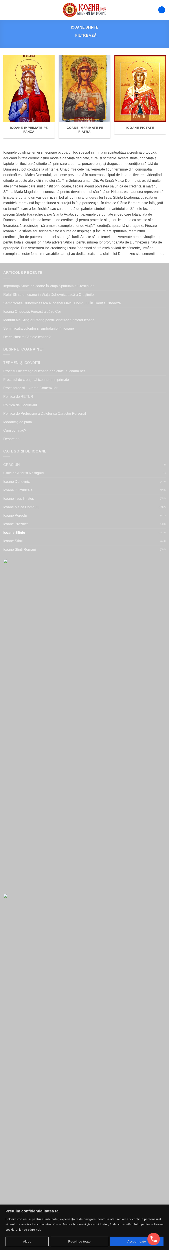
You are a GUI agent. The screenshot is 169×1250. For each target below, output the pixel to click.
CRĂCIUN (11, 465)
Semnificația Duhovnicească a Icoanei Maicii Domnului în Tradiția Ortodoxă (62, 303)
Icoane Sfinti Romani (19, 549)
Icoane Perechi (15, 515)
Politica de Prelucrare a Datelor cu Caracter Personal (44, 413)
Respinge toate (79, 1241)
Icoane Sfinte (14, 532)
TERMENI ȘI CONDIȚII (21, 363)
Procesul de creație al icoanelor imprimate (36, 380)
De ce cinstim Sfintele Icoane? (27, 337)
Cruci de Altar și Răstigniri (23, 473)
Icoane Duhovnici (17, 481)
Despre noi (11, 439)
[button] (6, 9)
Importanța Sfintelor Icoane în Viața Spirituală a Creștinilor (48, 286)
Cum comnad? (14, 430)
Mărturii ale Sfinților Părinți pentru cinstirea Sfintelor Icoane (49, 320)
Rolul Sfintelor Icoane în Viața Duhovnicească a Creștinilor (49, 294)
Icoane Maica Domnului (21, 507)
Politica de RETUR (18, 396)
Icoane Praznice (16, 524)
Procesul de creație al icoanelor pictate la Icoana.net (44, 371)
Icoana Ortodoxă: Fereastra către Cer (32, 311)
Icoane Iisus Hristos (18, 498)
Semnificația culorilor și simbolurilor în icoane (38, 328)
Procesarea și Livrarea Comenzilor (30, 388)
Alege (27, 1241)
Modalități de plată (17, 422)
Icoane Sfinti (13, 541)
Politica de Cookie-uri (20, 405)
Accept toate (136, 1241)
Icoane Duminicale (18, 490)
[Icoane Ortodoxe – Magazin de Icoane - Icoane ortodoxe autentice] (84, 10)
